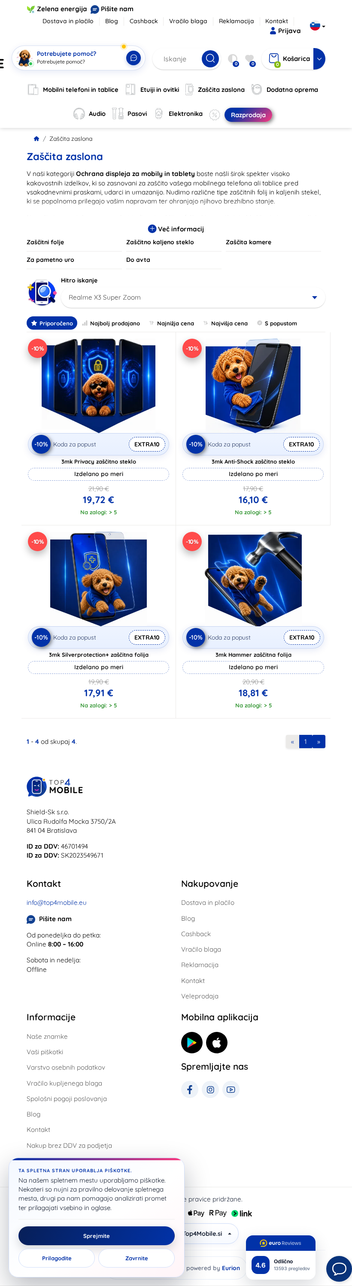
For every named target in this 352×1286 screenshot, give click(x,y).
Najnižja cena (175, 323)
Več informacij (180, 229)
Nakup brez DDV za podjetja (69, 1145)
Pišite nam (117, 9)
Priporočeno (56, 323)
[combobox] (193, 297)
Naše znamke (47, 1036)
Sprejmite (96, 1235)
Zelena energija (62, 9)
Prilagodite (57, 1258)
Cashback (144, 21)
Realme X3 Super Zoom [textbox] (105, 297)
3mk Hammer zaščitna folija (253, 654)
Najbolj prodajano (115, 323)
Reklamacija (236, 21)
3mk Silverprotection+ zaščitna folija (99, 654)
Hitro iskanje (79, 280)
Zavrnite (136, 1258)
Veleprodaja (199, 996)
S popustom (281, 323)
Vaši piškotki (45, 1052)
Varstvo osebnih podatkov (66, 1067)
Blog (111, 21)
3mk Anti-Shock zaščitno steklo (253, 461)
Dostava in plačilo (68, 21)
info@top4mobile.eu (57, 902)
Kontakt (276, 21)
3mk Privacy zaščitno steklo (98, 461)
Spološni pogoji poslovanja (67, 1099)
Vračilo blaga (188, 21)
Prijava (289, 31)
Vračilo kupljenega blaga (64, 1083)
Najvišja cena (229, 323)
